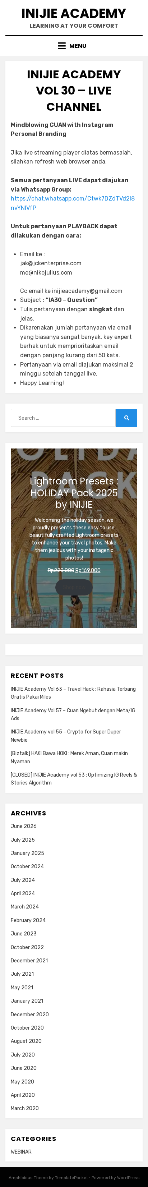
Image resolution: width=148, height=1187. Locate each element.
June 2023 (24, 934)
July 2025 (23, 840)
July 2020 (23, 1055)
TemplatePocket (71, 1177)
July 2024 (23, 880)
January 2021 (27, 1001)
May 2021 (22, 988)
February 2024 (28, 920)
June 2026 (24, 826)
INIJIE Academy (74, 13)
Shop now (74, 587)
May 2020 (22, 1082)
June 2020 (24, 1068)
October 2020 (27, 1028)
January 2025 (27, 853)
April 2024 (23, 894)
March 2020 (25, 1108)
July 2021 (22, 974)
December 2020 (30, 1015)
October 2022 (27, 947)
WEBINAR (21, 1152)
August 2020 (26, 1041)
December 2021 (29, 961)
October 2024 (27, 867)
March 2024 (25, 907)
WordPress (128, 1177)
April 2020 (23, 1095)
